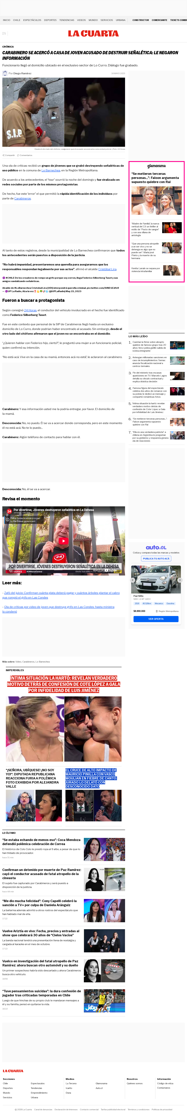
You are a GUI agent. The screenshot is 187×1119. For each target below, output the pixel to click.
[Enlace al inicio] (156, 166)
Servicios (107, 20)
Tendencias (66, 20)
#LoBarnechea (22, 288)
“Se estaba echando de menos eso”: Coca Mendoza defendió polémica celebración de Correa (41, 842)
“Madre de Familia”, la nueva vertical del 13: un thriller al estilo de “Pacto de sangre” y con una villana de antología (145, 229)
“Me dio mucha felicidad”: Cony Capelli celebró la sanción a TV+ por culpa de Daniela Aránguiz (39, 903)
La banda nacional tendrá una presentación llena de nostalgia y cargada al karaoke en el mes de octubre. (39, 942)
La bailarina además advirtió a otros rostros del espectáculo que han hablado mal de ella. (40, 912)
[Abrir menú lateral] (5, 33)
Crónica (8, 46)
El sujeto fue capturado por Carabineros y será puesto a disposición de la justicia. (35, 885)
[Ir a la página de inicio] (93, 33)
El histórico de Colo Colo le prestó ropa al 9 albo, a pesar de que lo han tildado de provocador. (41, 851)
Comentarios (26, 155)
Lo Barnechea (50, 170)
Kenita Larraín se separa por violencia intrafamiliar (145, 270)
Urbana (120, 20)
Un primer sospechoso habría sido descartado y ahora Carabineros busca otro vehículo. (41, 972)
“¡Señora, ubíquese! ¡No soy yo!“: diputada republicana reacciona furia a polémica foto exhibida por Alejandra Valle (32, 778)
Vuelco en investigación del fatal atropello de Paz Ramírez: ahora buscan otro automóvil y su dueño (40, 963)
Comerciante (159, 20)
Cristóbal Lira (107, 269)
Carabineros (22, 198)
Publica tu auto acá (156, 558)
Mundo (93, 20)
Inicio (6, 20)
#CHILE (10, 277)
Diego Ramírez (22, 73)
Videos (81, 20)
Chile (16, 20)
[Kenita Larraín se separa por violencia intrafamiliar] (172, 270)
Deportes (50, 20)
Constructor (141, 20)
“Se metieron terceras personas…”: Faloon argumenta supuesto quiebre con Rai (155, 178)
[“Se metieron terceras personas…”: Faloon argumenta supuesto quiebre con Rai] (156, 201)
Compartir (10, 155)
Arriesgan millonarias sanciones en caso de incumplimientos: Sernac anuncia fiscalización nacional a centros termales (150, 362)
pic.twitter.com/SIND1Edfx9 (103, 288)
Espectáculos (32, 20)
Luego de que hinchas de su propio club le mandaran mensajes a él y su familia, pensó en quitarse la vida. (40, 1002)
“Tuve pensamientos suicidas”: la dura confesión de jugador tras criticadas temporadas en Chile (41, 993)
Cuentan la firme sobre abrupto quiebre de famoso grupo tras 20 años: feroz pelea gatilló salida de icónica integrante (149, 346)
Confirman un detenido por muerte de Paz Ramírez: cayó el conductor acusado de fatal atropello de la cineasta (41, 874)
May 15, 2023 (73, 291)
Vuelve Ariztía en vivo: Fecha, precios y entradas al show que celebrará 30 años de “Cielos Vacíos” (40, 933)
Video (18, 661)
